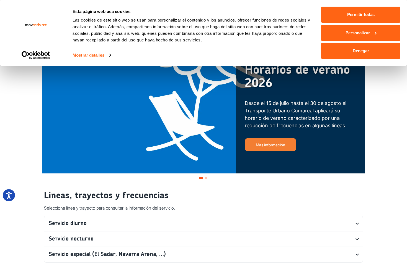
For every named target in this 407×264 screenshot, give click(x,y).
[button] (203, 223)
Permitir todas (361, 14)
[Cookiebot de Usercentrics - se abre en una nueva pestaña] (36, 55)
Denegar (361, 50)
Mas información (270, 144)
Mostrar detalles (88, 55)
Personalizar (358, 32)
